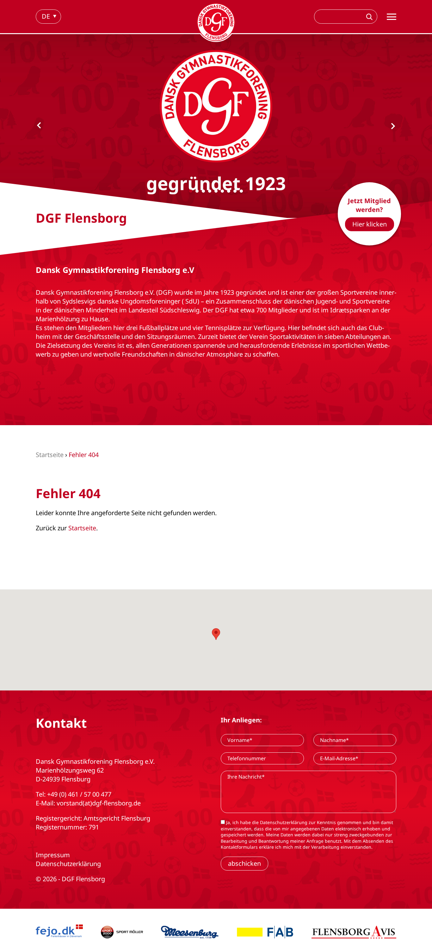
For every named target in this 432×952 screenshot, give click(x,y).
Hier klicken (369, 224)
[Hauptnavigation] (391, 16)
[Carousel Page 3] (203, 191)
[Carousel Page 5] (216, 191)
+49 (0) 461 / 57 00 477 (79, 794)
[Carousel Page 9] (241, 191)
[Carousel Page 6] (222, 191)
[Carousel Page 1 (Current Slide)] (190, 191)
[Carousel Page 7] (228, 191)
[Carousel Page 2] (197, 191)
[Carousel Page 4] (209, 191)
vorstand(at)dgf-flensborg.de (99, 803)
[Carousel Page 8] (235, 191)
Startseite (82, 528)
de (46, 16)
